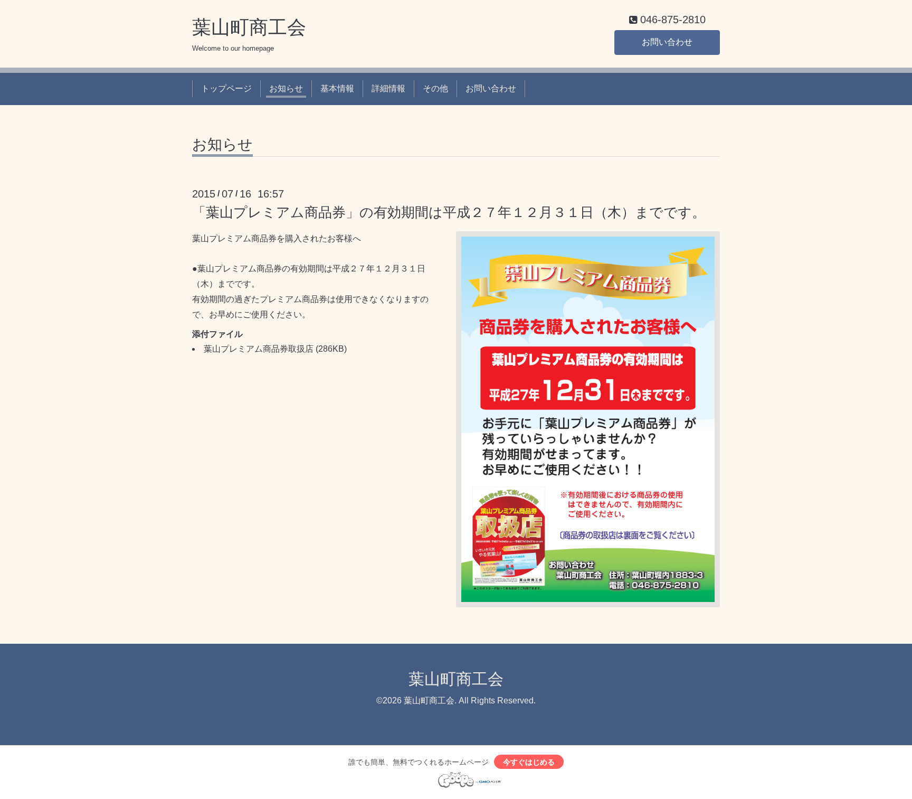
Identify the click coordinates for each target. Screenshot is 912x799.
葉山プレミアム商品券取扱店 (259, 348)
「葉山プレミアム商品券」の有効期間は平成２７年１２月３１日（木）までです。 (449, 212)
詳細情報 (388, 88)
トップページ (226, 88)
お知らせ (286, 88)
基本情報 (337, 88)
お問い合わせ (667, 41)
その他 (435, 88)
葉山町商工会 (249, 27)
